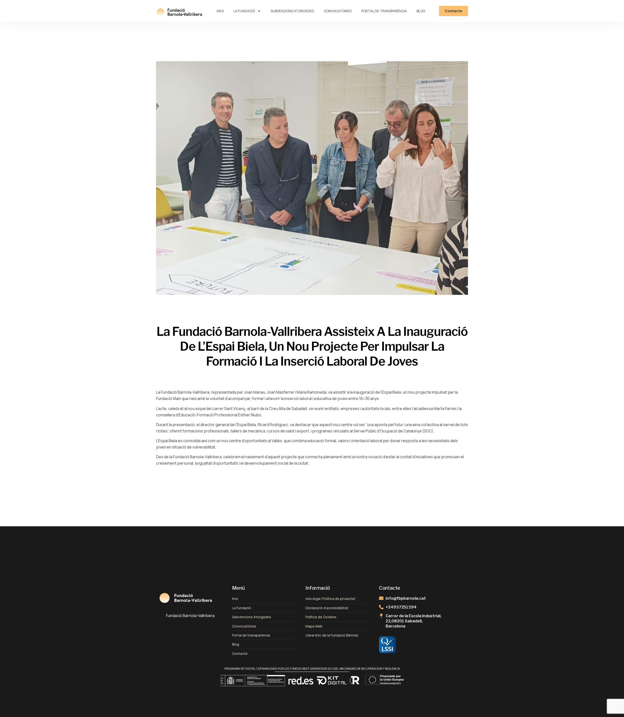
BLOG (421, 11)
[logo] (179, 11)
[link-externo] (394, 644)
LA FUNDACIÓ (244, 11)
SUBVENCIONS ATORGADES (292, 11)
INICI (220, 11)
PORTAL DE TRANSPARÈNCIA (384, 11)
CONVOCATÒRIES (337, 11)
